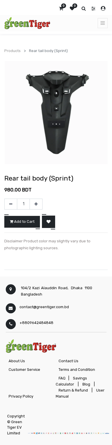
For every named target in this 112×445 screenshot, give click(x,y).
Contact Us (68, 361)
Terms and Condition (77, 369)
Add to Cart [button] (23, 221)
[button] (48, 222)
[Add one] (36, 204)
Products (12, 51)
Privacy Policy (21, 396)
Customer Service (24, 369)
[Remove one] (10, 204)
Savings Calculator (71, 381)
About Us (17, 361)
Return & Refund (73, 390)
